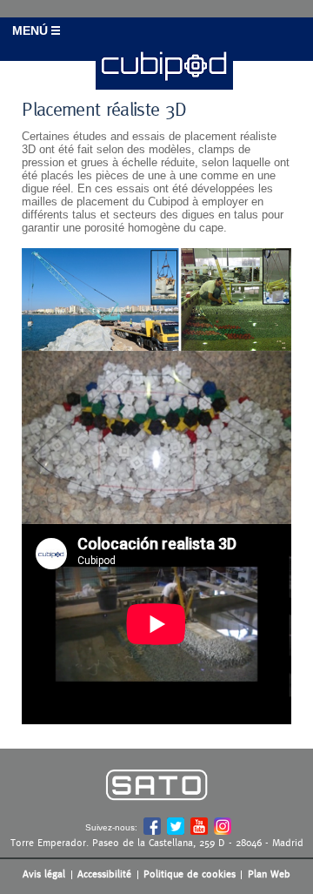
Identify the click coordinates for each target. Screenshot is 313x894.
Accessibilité (104, 874)
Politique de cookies (189, 874)
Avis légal (44, 874)
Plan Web (269, 874)
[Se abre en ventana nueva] (156, 812)
